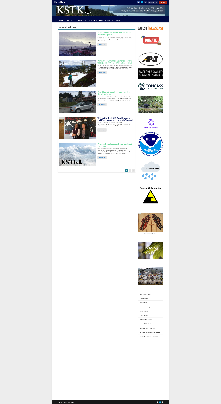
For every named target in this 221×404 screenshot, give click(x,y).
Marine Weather (144, 298)
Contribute (80, 20)
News (61, 20)
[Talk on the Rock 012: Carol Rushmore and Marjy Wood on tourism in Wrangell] (77, 128)
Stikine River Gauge (145, 307)
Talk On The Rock (116, 122)
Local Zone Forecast (145, 294)
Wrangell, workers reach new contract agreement (114, 145)
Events (118, 20)
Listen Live (59, 2)
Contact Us (109, 20)
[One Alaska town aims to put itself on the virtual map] (77, 102)
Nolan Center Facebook (146, 319)
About (69, 20)
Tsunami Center (144, 311)
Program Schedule (96, 20)
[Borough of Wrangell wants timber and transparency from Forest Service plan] (77, 73)
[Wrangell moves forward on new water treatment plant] (77, 44)
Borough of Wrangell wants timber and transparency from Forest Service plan (114, 62)
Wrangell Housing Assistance (147, 328)
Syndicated (126, 37)
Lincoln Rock (143, 302)
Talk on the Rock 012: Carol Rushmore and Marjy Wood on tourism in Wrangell (115, 119)
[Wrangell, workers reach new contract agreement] (77, 154)
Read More (102, 44)
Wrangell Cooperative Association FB (150, 332)
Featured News (114, 37)
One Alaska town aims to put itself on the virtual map (114, 93)
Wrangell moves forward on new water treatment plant (114, 33)
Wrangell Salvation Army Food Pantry (150, 324)
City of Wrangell (144, 315)
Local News (120, 37)
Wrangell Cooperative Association (149, 336)
